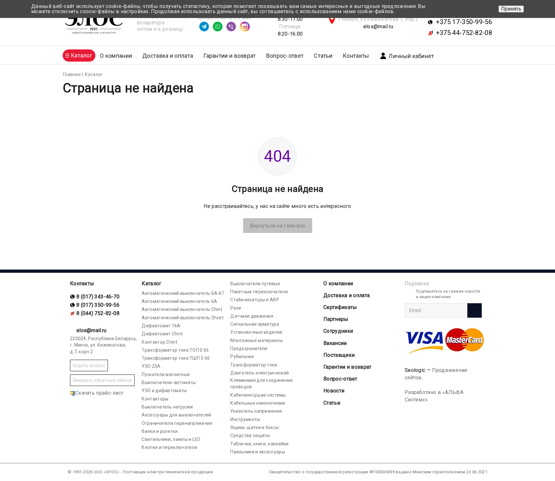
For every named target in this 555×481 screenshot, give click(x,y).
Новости (333, 391)
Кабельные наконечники (257, 403)
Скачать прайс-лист (99, 393)
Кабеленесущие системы (258, 395)
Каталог (151, 283)
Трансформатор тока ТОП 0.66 (175, 350)
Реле (235, 308)
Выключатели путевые (255, 283)
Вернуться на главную (277, 226)
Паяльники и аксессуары (257, 451)
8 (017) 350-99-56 (97, 305)
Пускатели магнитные (166, 374)
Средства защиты (250, 435)
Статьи (323, 55)
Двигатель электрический (259, 372)
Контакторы (155, 398)
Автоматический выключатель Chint (182, 309)
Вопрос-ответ (285, 55)
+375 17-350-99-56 (464, 22)
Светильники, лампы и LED (171, 439)
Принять (511, 9)
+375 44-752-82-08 (464, 33)
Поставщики (339, 355)
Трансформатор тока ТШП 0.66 (176, 358)
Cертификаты (340, 307)
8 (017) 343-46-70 (97, 297)
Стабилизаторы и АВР (254, 299)
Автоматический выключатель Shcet (183, 317)
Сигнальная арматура (254, 324)
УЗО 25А (151, 366)
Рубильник (242, 356)
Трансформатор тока (253, 364)
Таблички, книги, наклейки (259, 443)
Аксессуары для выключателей (176, 414)
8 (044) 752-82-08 (97, 313)
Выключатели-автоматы (169, 382)
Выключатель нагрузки (167, 406)
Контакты (356, 55)
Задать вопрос (89, 365)
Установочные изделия (256, 332)
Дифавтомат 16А (161, 325)
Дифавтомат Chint (162, 333)
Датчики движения (251, 316)
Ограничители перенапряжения (177, 423)
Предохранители (248, 348)
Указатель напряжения (256, 411)
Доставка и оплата (167, 55)
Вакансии (335, 343)
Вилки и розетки (160, 431)
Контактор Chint (159, 342)
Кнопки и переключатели (169, 447)
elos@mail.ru (378, 26)
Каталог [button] (81, 55)
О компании (338, 283)
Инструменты (245, 419)
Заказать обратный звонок (102, 380)
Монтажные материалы (256, 340)
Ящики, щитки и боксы (254, 427)
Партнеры (335, 319)
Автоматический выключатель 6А (179, 301)
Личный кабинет (411, 56)
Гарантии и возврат (229, 55)
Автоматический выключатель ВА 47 (183, 293)
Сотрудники (338, 331)
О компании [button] (116, 55)
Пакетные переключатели (259, 291)
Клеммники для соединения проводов (261, 383)
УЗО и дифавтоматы (164, 390)
